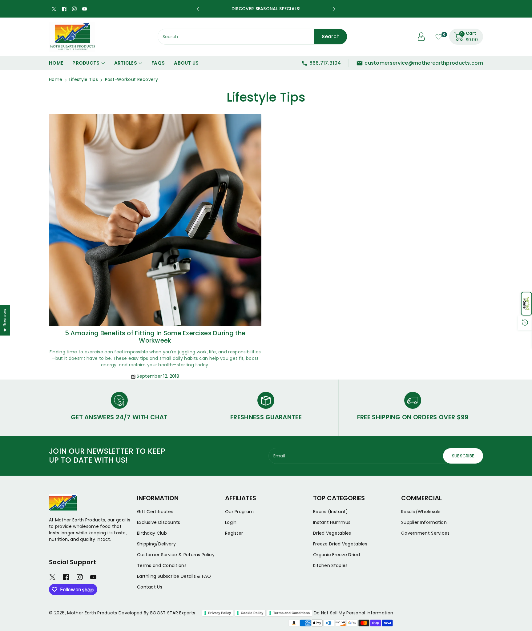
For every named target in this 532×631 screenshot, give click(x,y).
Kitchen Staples (330, 565)
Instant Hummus (331, 522)
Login (231, 522)
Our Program (239, 511)
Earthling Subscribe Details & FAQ (174, 576)
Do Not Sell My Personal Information (353, 613)
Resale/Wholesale (421, 511)
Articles (125, 63)
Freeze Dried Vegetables (340, 544)
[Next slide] (334, 9)
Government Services (425, 533)
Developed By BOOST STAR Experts (157, 613)
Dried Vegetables (332, 533)
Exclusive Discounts (158, 522)
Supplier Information (424, 522)
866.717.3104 (325, 62)
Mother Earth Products (92, 613)
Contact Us (149, 587)
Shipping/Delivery (156, 544)
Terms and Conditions (162, 565)
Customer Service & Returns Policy (176, 555)
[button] (526, 304)
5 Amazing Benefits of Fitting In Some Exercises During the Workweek (155, 337)
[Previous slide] (198, 9)
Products (85, 63)
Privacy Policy (219, 613)
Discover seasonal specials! (266, 9)
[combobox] (252, 36)
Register (234, 533)
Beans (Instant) (330, 511)
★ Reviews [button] (5, 320)
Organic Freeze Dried (336, 555)
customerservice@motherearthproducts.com (424, 62)
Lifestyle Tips (83, 79)
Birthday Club (152, 533)
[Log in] (421, 36)
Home (55, 79)
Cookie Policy (252, 613)
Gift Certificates (155, 511)
